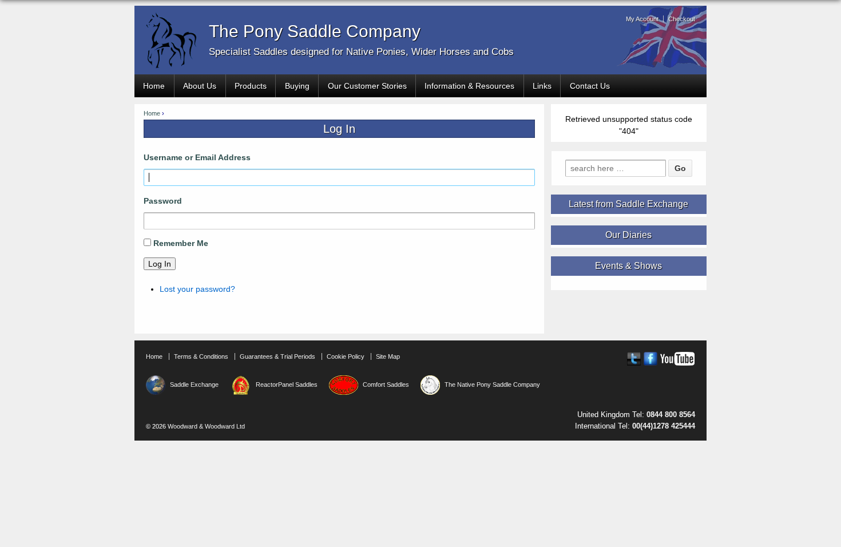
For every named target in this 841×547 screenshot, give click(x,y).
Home (154, 85)
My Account (642, 18)
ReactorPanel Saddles (287, 384)
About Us (199, 85)
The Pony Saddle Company (314, 31)
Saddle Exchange (194, 384)
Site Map (388, 356)
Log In (159, 263)
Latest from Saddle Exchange (628, 204)
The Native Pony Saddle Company (492, 384)
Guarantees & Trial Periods (277, 356)
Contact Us (590, 85)
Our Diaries (628, 235)
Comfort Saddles (385, 384)
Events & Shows (628, 266)
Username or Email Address (197, 157)
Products (251, 85)
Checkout (681, 18)
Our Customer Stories (367, 85)
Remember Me (180, 243)
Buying (297, 85)
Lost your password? (197, 289)
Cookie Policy (345, 356)
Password (163, 200)
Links (542, 85)
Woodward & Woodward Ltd (205, 426)
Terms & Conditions (201, 356)
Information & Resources (469, 85)
